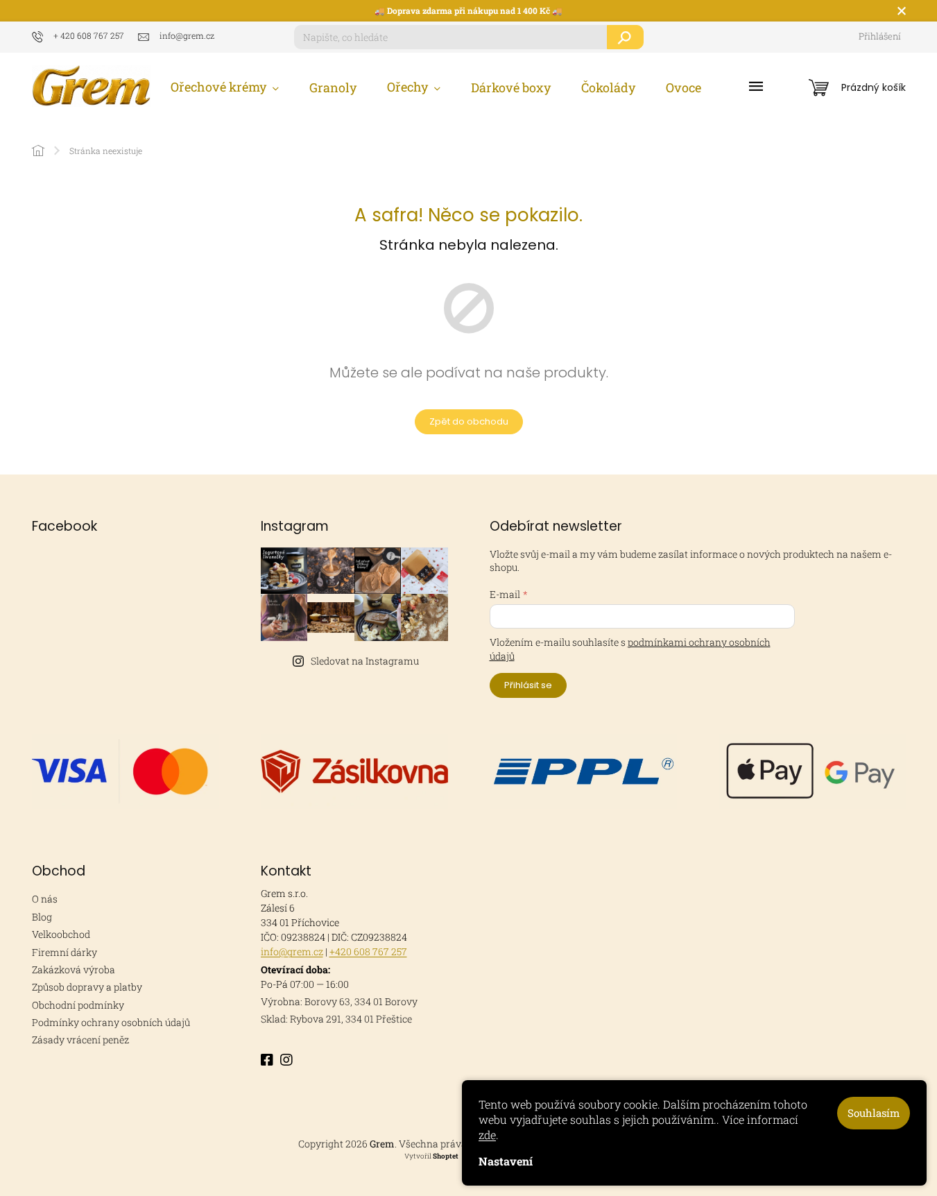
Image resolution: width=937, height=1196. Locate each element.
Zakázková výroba (73, 969)
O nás (45, 898)
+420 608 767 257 (368, 951)
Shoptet (445, 1156)
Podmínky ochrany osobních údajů (111, 1022)
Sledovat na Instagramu (365, 660)
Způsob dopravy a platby (87, 986)
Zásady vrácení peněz (80, 1039)
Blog (42, 916)
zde (487, 1134)
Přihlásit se (528, 685)
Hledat (625, 37)
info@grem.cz (292, 951)
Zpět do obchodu (468, 421)
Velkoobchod (61, 934)
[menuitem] (224, 87)
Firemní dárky (64, 952)
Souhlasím (874, 1113)
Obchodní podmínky (78, 1004)
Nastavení (506, 1161)
